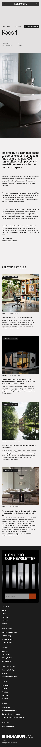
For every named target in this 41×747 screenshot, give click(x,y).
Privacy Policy (7, 658)
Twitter (4, 689)
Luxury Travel (7, 642)
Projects (5, 617)
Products (5, 620)
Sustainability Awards (9, 711)
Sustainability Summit (9, 677)
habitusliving (6, 636)
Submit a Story (7, 661)
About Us (5, 651)
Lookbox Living (7, 639)
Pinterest (5, 699)
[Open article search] (37, 4)
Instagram (5, 685)
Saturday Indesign (8, 670)
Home (4, 610)
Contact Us (6, 655)
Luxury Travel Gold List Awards (13, 717)
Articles (4, 614)
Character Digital (8, 726)
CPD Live (5, 673)
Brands (4, 624)
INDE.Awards (6, 707)
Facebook (5, 692)
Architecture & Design (9, 632)
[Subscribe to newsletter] (32, 596)
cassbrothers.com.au (9, 241)
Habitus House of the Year (11, 714)
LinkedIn (5, 695)
